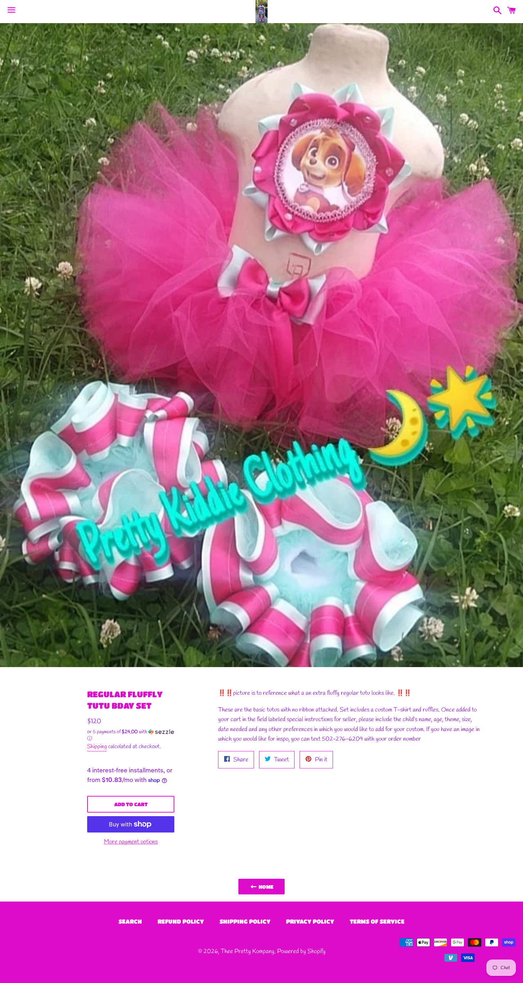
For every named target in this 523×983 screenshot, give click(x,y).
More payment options (131, 842)
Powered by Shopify (301, 951)
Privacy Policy (310, 921)
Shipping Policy (245, 921)
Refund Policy (181, 921)
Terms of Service (377, 921)
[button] (130, 735)
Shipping (97, 746)
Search (130, 921)
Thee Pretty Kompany (247, 951)
